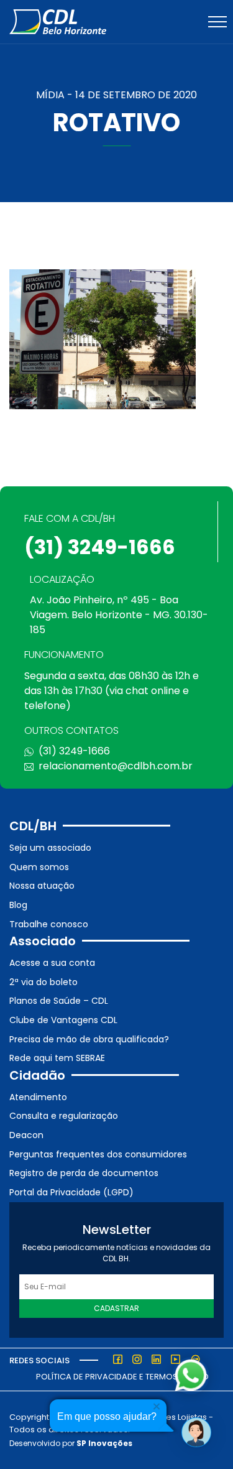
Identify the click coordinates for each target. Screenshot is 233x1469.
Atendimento (38, 1097)
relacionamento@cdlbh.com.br (116, 766)
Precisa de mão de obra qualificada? (89, 1039)
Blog (18, 905)
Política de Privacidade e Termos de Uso (122, 1377)
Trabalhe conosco (48, 924)
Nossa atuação (42, 885)
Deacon (26, 1135)
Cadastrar (116, 1308)
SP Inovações (104, 1443)
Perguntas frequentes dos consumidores (98, 1154)
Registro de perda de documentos (83, 1173)
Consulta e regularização (63, 1116)
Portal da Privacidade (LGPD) (71, 1192)
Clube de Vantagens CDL (63, 1020)
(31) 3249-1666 (99, 547)
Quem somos (39, 867)
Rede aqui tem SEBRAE (57, 1058)
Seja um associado (50, 847)
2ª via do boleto (43, 982)
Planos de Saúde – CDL (58, 1000)
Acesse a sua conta (52, 963)
